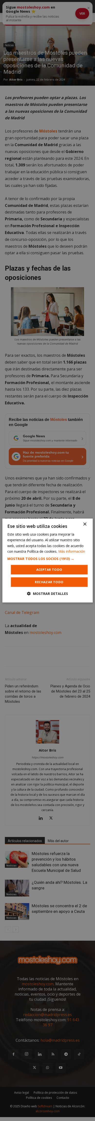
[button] (47, 559)
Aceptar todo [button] (49, 569)
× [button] (84, 524)
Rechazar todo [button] (49, 582)
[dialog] (47, 560)
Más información (71, 551)
